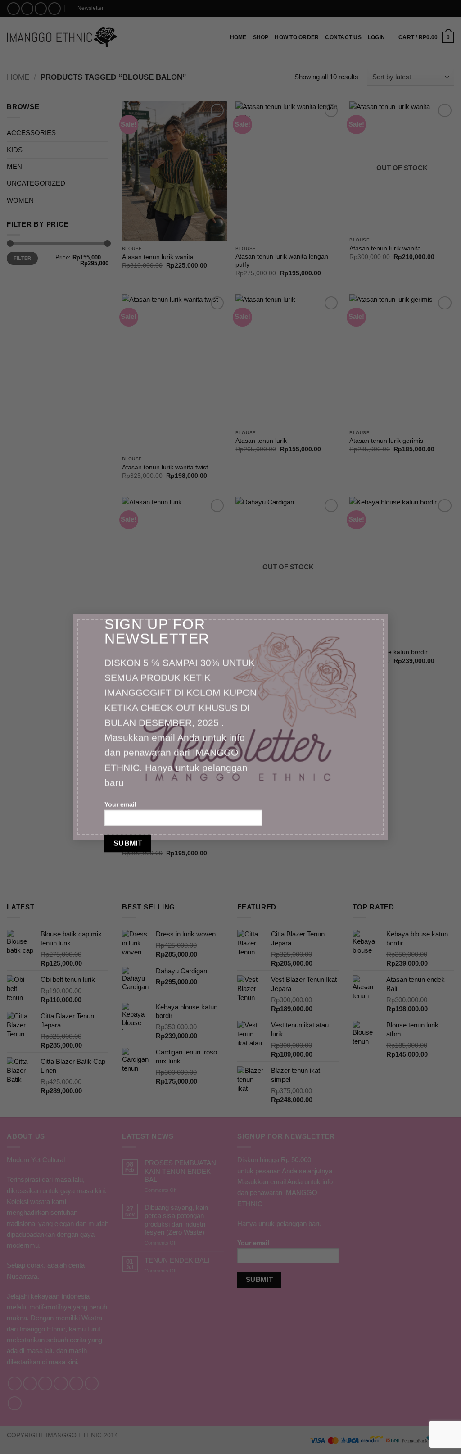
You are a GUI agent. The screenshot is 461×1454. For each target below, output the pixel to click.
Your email (120, 804)
